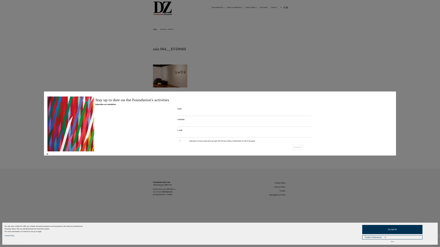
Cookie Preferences (373, 237)
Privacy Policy (226, 141)
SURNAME (181, 119)
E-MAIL (180, 130)
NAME (179, 109)
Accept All (392, 229)
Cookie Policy (9, 235)
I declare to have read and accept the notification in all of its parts (222, 141)
